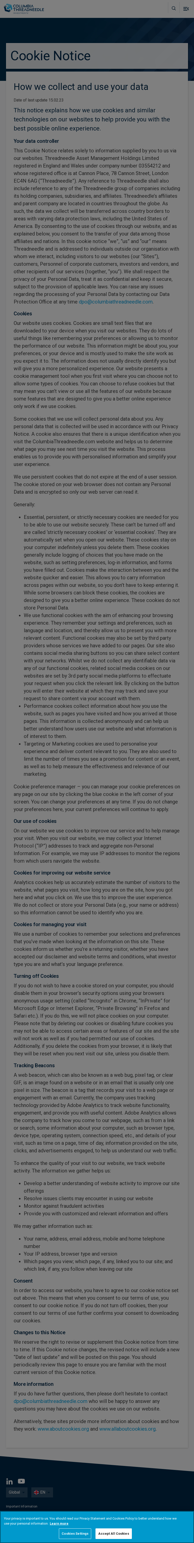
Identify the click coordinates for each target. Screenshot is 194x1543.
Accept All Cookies (113, 1533)
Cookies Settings (75, 1533)
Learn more (59, 1523)
